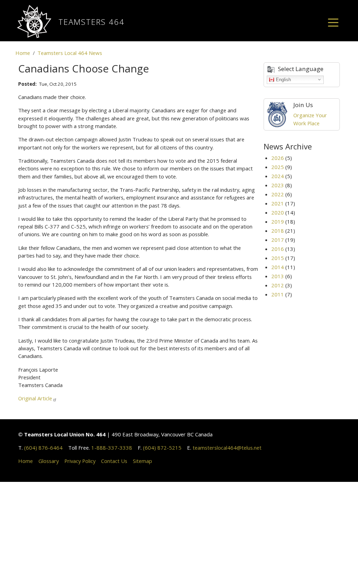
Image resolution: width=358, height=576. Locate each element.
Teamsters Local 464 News (69, 52)
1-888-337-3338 (111, 447)
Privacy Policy (79, 460)
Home (22, 52)
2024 (277, 176)
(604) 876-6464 (43, 447)
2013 (277, 276)
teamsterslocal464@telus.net (227, 447)
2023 (277, 185)
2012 (277, 285)
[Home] (36, 22)
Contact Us (114, 460)
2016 (277, 248)
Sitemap (142, 460)
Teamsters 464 (91, 21)
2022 (277, 194)
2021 (277, 203)
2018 (277, 230)
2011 (277, 294)
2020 (277, 212)
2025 (277, 166)
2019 (277, 221)
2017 (277, 239)
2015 (277, 257)
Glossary (48, 460)
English (282, 79)
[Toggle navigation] (333, 22)
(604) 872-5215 (162, 447)
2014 (277, 267)
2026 (277, 157)
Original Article (35, 398)
